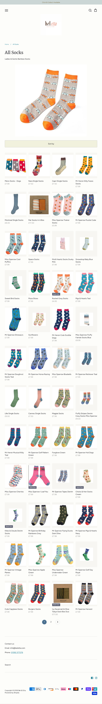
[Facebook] (91, 678)
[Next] (57, 622)
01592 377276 (17, 652)
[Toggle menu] (6, 10)
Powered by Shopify (12, 693)
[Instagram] (95, 678)
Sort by (51, 144)
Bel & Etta (22, 690)
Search (8, 665)
